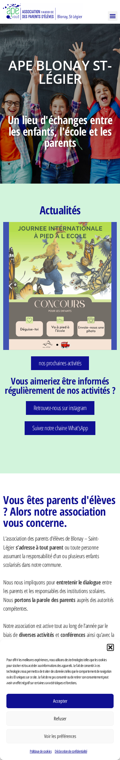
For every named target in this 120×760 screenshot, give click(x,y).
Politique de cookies (41, 751)
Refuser (60, 719)
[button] (110, 647)
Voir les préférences (60, 736)
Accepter (60, 701)
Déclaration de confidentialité (71, 751)
